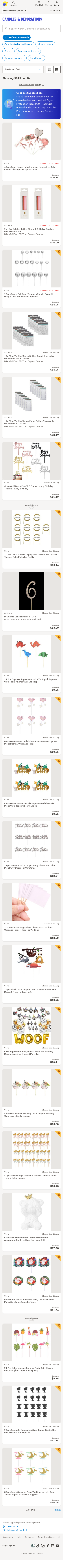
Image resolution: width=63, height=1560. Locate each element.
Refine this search (18, 37)
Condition (35, 57)
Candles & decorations (17, 44)
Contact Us (29, 1537)
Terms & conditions (46, 1537)
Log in (56, 5)
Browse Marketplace (12, 10)
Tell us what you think (16, 1530)
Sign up (48, 5)
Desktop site (7, 1537)
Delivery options (13, 57)
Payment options (27, 51)
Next (58, 1509)
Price (7, 51)
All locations (44, 44)
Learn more (12, 1526)
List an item (55, 10)
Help (19, 1537)
